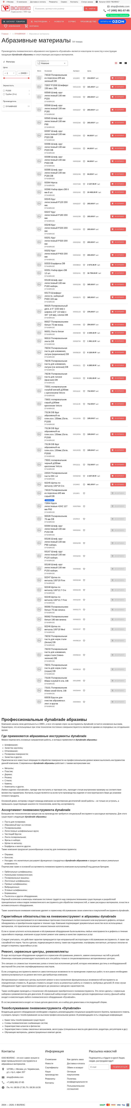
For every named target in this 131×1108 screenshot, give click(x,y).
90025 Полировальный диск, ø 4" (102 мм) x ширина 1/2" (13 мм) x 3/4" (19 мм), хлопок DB (56, 310)
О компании (50, 1059)
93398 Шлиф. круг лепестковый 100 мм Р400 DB (55, 160)
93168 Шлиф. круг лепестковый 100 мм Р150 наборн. (55, 567)
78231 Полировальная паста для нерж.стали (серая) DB (56, 668)
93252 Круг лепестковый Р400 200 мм (56, 254)
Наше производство (51, 1073)
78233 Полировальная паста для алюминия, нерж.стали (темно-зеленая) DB (56, 653)
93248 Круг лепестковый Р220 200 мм (56, 228)
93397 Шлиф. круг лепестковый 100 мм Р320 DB (55, 134)
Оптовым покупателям (73, 1073)
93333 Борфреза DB (55, 263)
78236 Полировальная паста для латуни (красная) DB (56, 377)
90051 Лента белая (54, 331)
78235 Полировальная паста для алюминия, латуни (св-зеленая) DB (56, 364)
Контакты (49, 1083)
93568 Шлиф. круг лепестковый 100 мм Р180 (55, 108)
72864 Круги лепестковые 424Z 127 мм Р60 (56, 506)
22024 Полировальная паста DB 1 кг (56, 474)
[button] (65, 8)
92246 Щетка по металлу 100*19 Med (55, 628)
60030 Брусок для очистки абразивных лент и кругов (55, 700)
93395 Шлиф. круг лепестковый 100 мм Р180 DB (55, 173)
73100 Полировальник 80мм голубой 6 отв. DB (56, 679)
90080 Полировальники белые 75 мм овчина (56, 608)
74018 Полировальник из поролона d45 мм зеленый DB (56, 78)
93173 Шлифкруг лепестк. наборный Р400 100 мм (54, 296)
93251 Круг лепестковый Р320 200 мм (56, 241)
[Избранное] (84, 78)
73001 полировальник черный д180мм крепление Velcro (56, 463)
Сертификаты (51, 1067)
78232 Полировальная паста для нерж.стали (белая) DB (56, 639)
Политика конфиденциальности (76, 1080)
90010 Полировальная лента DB (56, 339)
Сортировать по (43, 61)
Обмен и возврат (75, 1067)
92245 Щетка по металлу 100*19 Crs (54, 484)
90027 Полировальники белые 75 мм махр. (56, 323)
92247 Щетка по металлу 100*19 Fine (55, 579)
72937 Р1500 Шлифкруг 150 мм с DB (56, 86)
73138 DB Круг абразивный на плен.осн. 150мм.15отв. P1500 (56, 433)
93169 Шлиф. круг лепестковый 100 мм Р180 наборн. (55, 283)
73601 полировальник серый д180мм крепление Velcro (56, 402)
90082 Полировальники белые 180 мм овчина (56, 618)
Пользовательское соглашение (76, 1087)
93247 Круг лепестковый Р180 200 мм (56, 215)
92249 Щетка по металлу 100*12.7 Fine (56, 598)
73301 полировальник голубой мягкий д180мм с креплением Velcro (56, 390)
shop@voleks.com (120, 6)
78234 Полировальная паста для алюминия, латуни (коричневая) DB (57, 351)
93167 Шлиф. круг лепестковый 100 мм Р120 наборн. (55, 555)
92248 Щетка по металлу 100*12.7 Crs (55, 588)
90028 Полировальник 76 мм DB (56, 517)
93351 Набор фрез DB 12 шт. (56, 271)
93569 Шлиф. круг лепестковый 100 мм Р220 (55, 95)
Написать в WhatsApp (119, 15)
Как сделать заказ (75, 1059)
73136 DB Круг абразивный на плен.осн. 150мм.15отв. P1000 (56, 417)
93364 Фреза (51, 183)
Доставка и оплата (76, 1063)
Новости (49, 1063)
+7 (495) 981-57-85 (118, 10)
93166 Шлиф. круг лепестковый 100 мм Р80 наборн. (55, 542)
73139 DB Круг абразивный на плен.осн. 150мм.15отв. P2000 (56, 449)
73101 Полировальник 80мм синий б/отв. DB (56, 689)
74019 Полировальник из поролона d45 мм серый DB (56, 493)
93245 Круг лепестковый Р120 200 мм (56, 202)
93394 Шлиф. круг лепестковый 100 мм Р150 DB (55, 529)
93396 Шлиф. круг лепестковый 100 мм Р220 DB (55, 147)
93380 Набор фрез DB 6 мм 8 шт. (57, 190)
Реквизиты (50, 1079)
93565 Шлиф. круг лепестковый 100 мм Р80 (55, 121)
